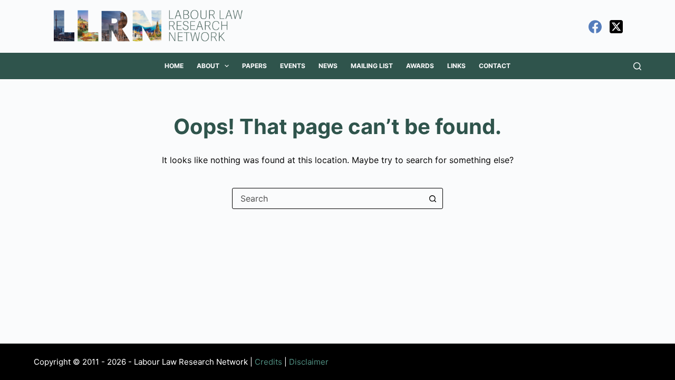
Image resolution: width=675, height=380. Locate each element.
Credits (268, 362)
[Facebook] (595, 26)
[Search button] (432, 198)
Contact (494, 66)
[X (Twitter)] (616, 26)
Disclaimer (309, 362)
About (208, 66)
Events (292, 66)
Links (456, 66)
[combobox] (327, 198)
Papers (254, 66)
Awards (420, 66)
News (328, 66)
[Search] (637, 66)
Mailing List (372, 66)
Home (174, 66)
